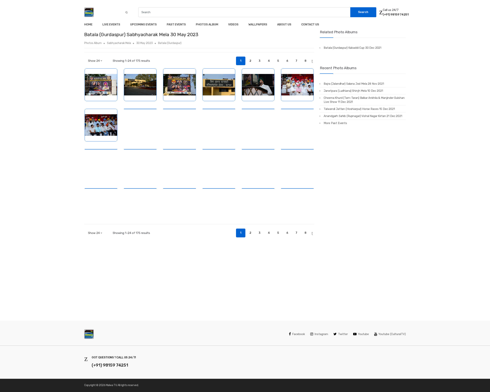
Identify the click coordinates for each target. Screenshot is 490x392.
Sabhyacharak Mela (119, 43)
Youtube (363, 334)
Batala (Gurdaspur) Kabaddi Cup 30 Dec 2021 (352, 48)
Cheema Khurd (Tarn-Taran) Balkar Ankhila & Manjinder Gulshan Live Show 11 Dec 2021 (364, 100)
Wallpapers (257, 24)
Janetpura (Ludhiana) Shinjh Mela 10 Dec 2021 (353, 91)
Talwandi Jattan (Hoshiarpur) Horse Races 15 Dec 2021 (359, 109)
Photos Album (207, 24)
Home (88, 24)
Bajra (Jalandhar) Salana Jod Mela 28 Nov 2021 (354, 83)
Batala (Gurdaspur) (169, 43)
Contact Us (310, 24)
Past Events (176, 24)
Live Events (111, 24)
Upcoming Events (143, 24)
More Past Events (335, 123)
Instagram (321, 334)
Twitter (343, 334)
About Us (284, 24)
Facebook (298, 334)
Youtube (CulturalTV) (392, 334)
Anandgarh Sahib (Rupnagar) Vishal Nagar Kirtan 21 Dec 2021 (363, 116)
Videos (233, 24)
